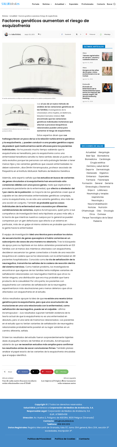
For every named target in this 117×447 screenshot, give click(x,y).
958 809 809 (63, 424)
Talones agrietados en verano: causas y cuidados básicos (91, 57)
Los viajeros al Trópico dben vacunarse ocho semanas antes (58, 382)
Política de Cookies (65, 438)
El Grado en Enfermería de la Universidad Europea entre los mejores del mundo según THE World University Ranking (91, 92)
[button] (111, 4)
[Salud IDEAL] (7, 34)
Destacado (86, 84)
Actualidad (13, 16)
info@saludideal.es (64, 421)
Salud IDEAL (16, 34)
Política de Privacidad (39, 438)
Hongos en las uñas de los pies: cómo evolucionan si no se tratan (91, 73)
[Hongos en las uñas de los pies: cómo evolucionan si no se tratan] (107, 71)
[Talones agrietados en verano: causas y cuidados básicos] (107, 56)
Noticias (5, 16)
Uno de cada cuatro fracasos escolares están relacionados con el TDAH (19, 382)
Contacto (84, 438)
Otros (84, 53)
